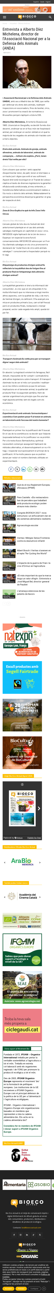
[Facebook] (14, 1234)
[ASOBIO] (14, 1184)
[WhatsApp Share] (29, 469)
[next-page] (8, 603)
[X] (39, 1234)
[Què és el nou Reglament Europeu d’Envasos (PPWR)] (9, 487)
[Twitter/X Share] (17, 469)
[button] (4, 17)
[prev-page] (4, 603)
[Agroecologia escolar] (9, 528)
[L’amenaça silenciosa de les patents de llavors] (9, 594)
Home (5, 23)
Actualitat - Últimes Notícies (20, 23)
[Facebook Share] (11, 469)
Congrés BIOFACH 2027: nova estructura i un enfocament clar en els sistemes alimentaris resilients (34, 516)
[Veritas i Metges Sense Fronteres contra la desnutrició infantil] (9, 540)
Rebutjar (21, 1289)
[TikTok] (33, 1234)
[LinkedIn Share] (23, 469)
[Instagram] (20, 1234)
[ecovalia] (39, 1184)
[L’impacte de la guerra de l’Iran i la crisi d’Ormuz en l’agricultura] (9, 566)
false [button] (6, 1183)
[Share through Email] (36, 469)
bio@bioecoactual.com (31, 1227)
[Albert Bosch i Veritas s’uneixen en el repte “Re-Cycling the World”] (9, 553)
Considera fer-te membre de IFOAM (22, 1126)
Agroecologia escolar (27, 525)
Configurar (34, 1289)
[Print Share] (42, 469)
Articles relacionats (12, 478)
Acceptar (8, 1289)
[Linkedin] (26, 1234)
